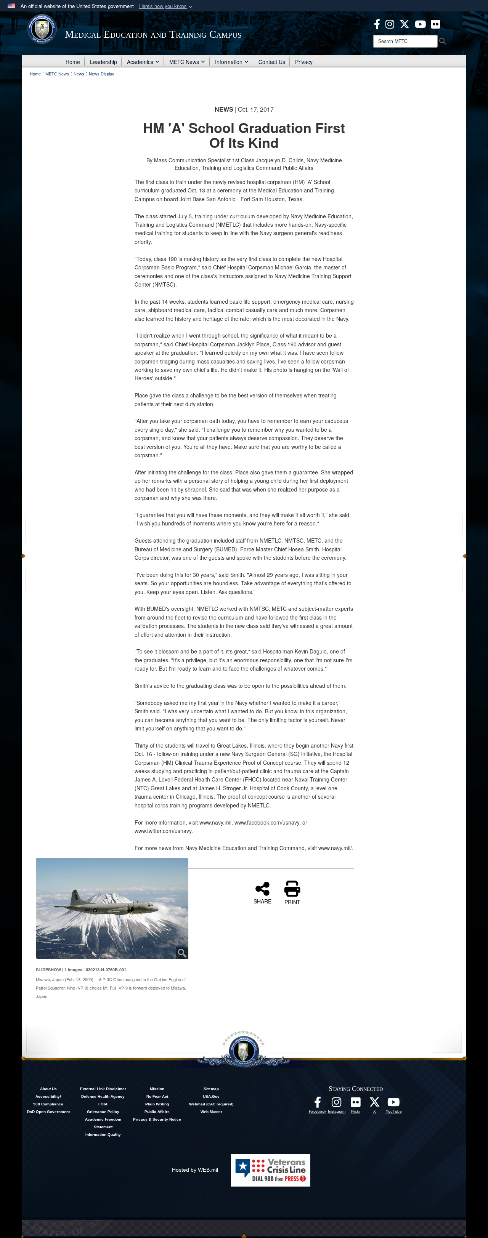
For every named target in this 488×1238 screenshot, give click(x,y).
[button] (166, 6)
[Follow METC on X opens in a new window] (374, 1104)
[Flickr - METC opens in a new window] (435, 23)
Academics (140, 62)
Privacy (304, 62)
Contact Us (271, 62)
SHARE (262, 900)
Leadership (103, 62)
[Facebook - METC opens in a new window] (377, 23)
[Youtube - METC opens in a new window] (420, 23)
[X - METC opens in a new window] (404, 23)
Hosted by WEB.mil (195, 1170)
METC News (184, 62)
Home (73, 62)
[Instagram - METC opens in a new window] (389, 23)
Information (228, 62)
